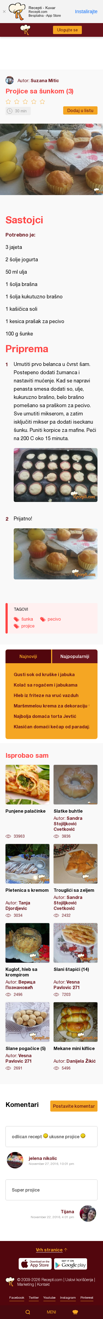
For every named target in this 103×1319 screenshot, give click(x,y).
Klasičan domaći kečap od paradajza (51, 726)
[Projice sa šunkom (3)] (56, 475)
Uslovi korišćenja (79, 1279)
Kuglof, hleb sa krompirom (27, 960)
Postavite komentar (74, 1106)
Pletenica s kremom (27, 881)
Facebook (16, 1297)
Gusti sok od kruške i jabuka (44, 674)
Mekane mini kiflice (76, 1036)
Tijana (67, 1211)
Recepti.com (10, 1282)
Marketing (25, 1284)
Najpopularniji (74, 656)
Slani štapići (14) (76, 960)
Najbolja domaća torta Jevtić (45, 716)
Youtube (49, 1297)
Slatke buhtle (76, 802)
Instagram (68, 1297)
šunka (27, 619)
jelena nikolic (43, 1158)
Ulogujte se (67, 30)
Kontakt (43, 1284)
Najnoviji (28, 656)
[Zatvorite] (4, 11)
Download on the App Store (35, 1264)
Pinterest (86, 1297)
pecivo (54, 619)
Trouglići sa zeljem (76, 881)
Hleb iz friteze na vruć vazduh (46, 695)
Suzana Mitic (44, 80)
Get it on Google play (70, 1264)
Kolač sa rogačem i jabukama (45, 684)
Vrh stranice (49, 1249)
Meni (51, 1312)
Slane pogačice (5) (27, 1036)
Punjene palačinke (27, 802)
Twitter (34, 1297)
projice (28, 625)
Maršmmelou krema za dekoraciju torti (51, 705)
